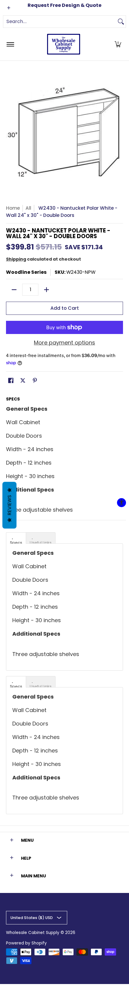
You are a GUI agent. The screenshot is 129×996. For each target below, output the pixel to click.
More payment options (64, 342)
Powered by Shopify (26, 943)
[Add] (46, 289)
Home (13, 208)
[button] (118, 44)
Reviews (9, 505)
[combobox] (59, 22)
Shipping (16, 259)
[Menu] (10, 44)
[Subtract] (14, 289)
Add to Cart (64, 308)
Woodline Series (26, 272)
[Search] (121, 22)
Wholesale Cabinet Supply (32, 932)
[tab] (16, 538)
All (28, 208)
